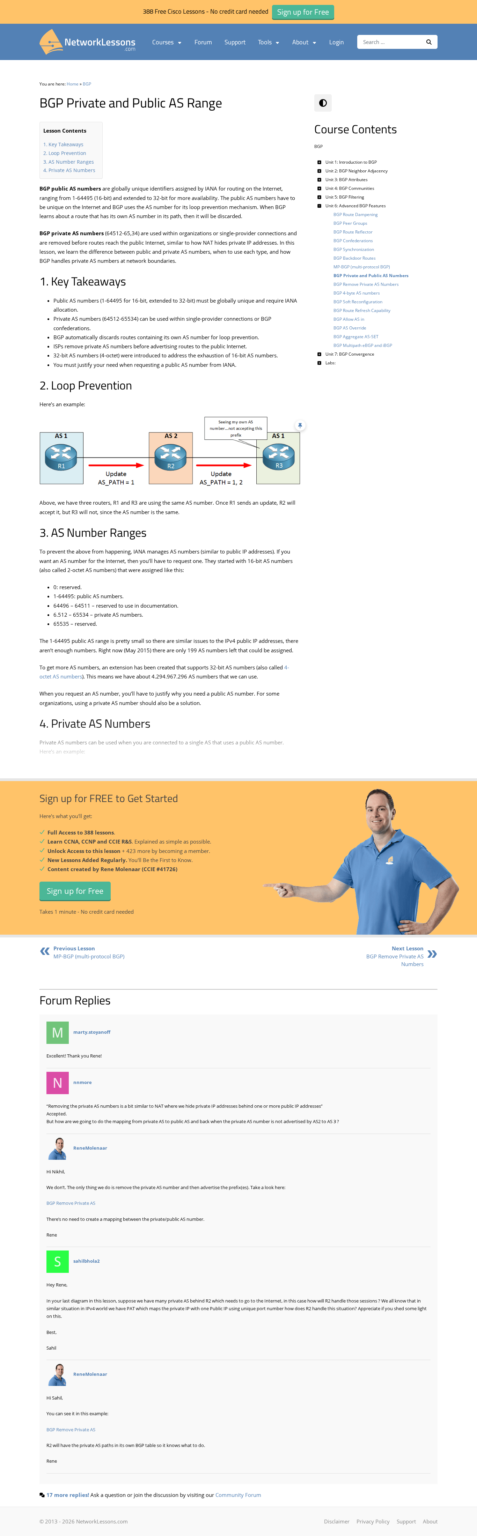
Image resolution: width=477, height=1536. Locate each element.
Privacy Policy (373, 1521)
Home (73, 84)
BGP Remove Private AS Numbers (395, 956)
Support (235, 42)
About (300, 42)
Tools (265, 42)
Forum (203, 42)
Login (336, 42)
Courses (163, 42)
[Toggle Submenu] (319, 162)
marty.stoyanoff (91, 1032)
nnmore (82, 1082)
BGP (87, 84)
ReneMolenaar (90, 1148)
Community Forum (238, 1494)
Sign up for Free (75, 890)
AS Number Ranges (71, 161)
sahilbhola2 (86, 1261)
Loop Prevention (67, 153)
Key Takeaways (66, 144)
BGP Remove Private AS (70, 1203)
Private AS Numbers (72, 170)
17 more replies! (67, 1494)
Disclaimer (337, 1521)
